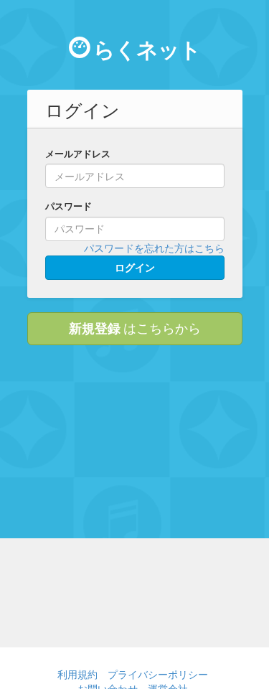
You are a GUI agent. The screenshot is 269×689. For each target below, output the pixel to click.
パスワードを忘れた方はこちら (154, 248)
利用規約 (77, 674)
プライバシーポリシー (158, 674)
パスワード (68, 206)
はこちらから (135, 328)
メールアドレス (77, 153)
